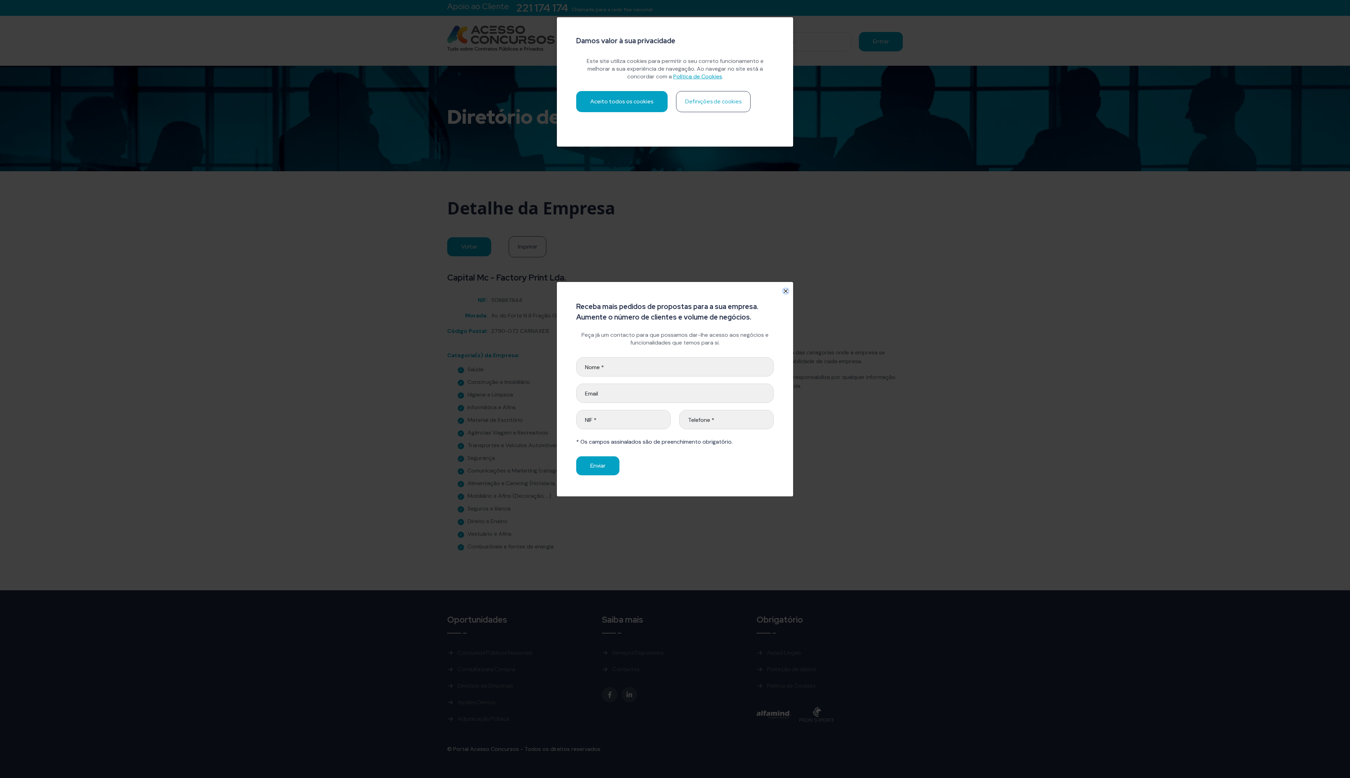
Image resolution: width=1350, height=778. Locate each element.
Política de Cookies (697, 76)
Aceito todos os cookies (622, 101)
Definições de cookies (713, 101)
